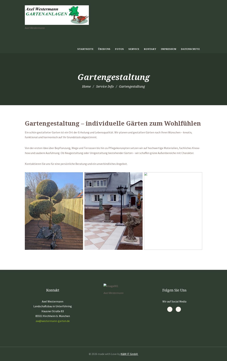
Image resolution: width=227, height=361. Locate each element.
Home (86, 86)
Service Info (105, 86)
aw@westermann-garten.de (53, 321)
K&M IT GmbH (129, 354)
